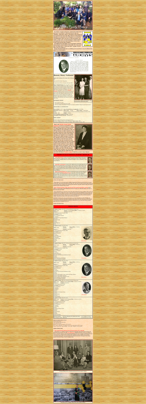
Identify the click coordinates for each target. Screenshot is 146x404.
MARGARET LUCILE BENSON (60, 164)
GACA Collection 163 (71, 332)
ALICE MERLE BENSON (59, 157)
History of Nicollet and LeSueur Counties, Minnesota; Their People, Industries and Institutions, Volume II (71, 187)
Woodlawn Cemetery (68, 152)
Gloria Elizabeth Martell (67, 172)
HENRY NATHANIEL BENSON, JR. (61, 171)
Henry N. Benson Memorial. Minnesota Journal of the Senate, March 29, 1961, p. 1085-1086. (69, 330)
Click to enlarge (83, 240)
